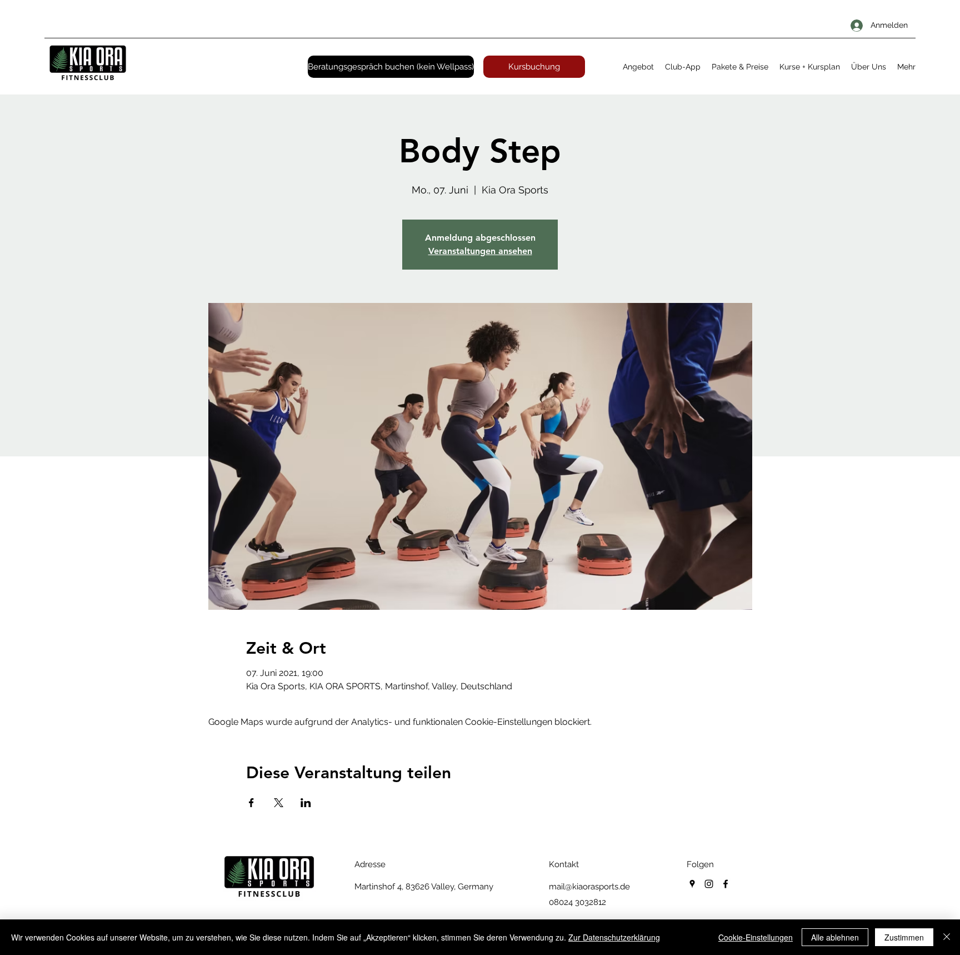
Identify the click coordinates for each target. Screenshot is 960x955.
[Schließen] (946, 937)
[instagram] (708, 883)
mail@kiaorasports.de (589, 887)
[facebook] (725, 883)
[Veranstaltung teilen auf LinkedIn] (306, 802)
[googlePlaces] (692, 883)
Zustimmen (904, 937)
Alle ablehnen (835, 937)
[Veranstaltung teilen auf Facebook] (251, 802)
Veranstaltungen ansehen (480, 251)
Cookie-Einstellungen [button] (755, 937)
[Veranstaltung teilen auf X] (278, 802)
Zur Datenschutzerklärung (614, 937)
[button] (638, 66)
